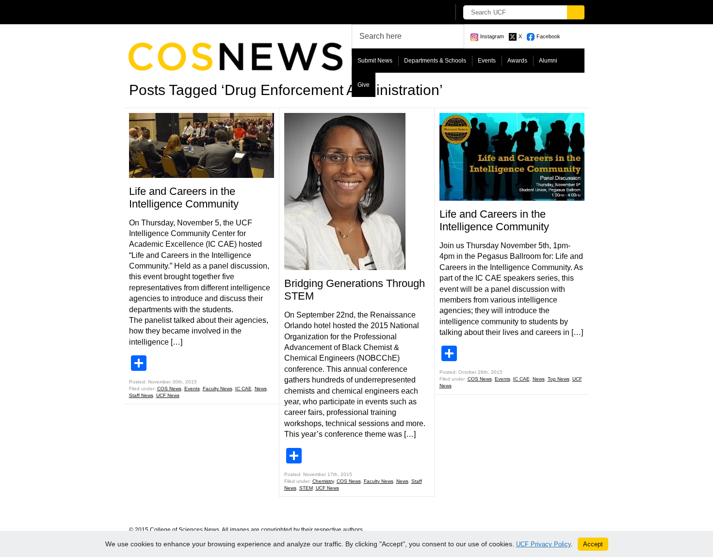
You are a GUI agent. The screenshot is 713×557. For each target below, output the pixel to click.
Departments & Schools (435, 60)
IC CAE (243, 388)
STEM (306, 488)
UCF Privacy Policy (543, 544)
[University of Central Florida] (200, 11)
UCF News (167, 395)
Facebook (548, 36)
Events (487, 60)
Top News (558, 379)
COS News (169, 388)
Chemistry (323, 481)
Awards (517, 60)
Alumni (548, 60)
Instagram (492, 36)
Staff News (141, 395)
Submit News (374, 60)
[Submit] (575, 12)
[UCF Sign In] (418, 12)
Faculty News (217, 388)
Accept (593, 544)
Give (363, 84)
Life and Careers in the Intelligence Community (184, 197)
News (261, 388)
